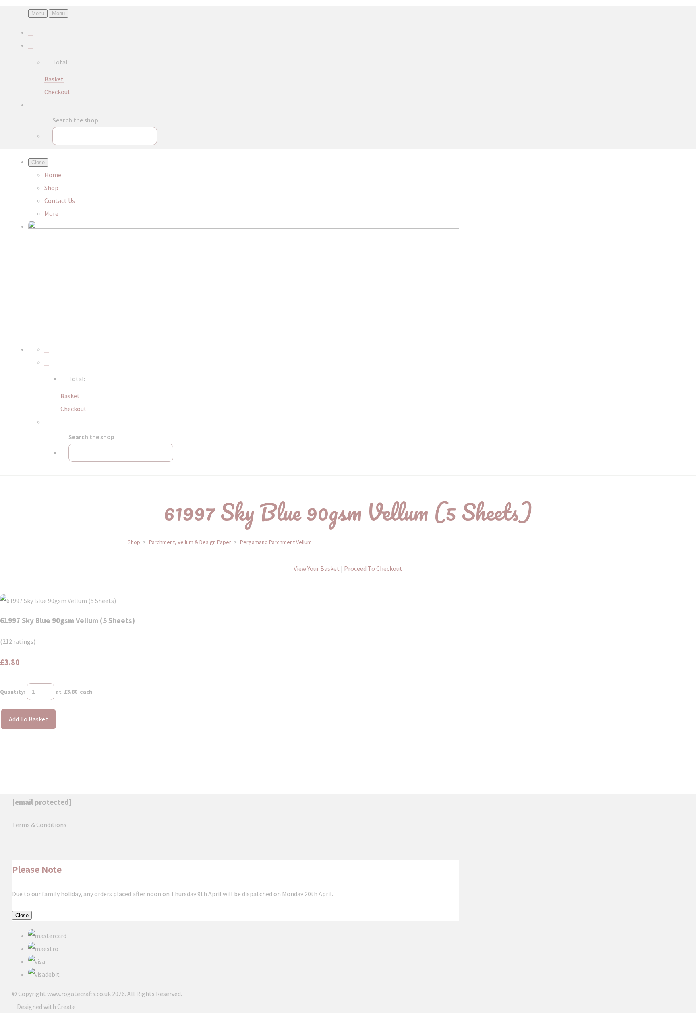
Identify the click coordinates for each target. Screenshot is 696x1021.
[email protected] (42, 802)
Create (66, 1006)
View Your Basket (317, 568)
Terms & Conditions (39, 825)
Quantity (12, 691)
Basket (54, 79)
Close (22, 915)
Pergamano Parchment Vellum (276, 542)
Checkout (57, 92)
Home (52, 175)
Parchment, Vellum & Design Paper (190, 542)
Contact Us (59, 200)
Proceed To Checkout (373, 568)
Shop (51, 188)
